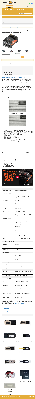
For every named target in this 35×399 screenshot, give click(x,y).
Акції (3, 24)
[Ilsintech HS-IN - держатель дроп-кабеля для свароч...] (25, 361)
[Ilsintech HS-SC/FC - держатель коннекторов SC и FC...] (10, 348)
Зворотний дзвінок (9, 5)
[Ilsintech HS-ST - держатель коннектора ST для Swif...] (25, 323)
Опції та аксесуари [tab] (22, 77)
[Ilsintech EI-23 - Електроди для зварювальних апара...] (10, 387)
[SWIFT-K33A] (6, 51)
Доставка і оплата (21, 9)
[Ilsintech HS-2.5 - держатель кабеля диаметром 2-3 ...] (10, 335)
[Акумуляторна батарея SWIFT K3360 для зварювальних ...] (25, 374)
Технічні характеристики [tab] (9, 77)
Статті (4, 20)
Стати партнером (12, 9)
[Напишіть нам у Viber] (32, 3)
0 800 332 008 (25, 1)
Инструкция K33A (5, 311)
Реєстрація (26, 7)
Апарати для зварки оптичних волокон (20, 303)
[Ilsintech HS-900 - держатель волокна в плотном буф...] (25, 348)
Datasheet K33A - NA (6, 307)
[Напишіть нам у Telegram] (31, 3)
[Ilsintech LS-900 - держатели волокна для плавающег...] (10, 361)
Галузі (17, 9)
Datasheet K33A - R (6, 308)
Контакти (5, 11)
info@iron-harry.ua (9, 7)
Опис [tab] (3, 77)
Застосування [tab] (16, 77)
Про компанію (6, 9)
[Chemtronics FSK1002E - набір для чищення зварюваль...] (10, 374)
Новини (4, 19)
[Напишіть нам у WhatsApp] (29, 3)
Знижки (4, 63)
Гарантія (27, 9)
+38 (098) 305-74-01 (25, 2)
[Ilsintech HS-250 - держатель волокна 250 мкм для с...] (25, 335)
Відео (3, 22)
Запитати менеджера (9, 63)
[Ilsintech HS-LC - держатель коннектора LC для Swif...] (10, 323)
